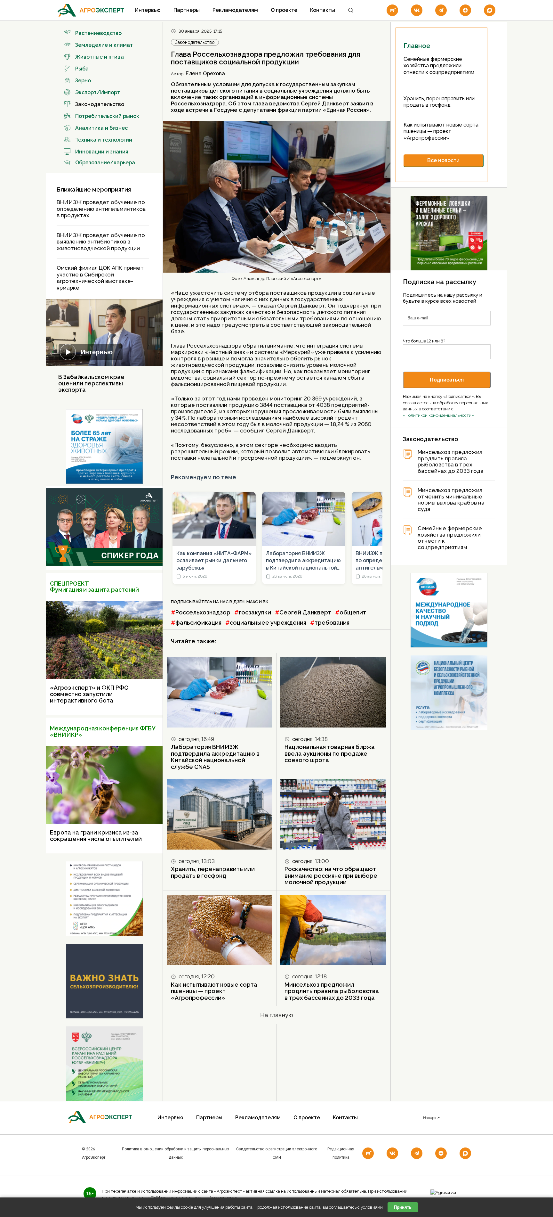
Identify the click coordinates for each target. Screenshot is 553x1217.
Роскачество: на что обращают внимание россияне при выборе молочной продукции (331, 875)
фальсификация (198, 622)
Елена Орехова (205, 73)
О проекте (284, 10)
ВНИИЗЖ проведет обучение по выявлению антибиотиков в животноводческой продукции (101, 241)
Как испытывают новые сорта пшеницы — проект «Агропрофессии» (214, 991)
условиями (372, 1207)
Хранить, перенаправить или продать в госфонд (213, 872)
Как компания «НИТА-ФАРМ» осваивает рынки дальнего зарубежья (214, 560)
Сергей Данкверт (305, 612)
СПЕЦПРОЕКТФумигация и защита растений (94, 586)
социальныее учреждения (268, 622)
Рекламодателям (235, 10)
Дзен (238, 601)
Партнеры (186, 10)
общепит (353, 612)
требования (332, 622)
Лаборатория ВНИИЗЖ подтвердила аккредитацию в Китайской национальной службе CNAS (303, 560)
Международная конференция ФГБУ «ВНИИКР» (102, 731)
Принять (403, 1207)
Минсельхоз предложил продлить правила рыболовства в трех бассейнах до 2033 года (332, 991)
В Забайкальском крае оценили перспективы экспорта (91, 383)
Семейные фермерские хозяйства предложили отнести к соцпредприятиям (450, 537)
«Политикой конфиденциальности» (438, 415)
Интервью (148, 10)
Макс (252, 601)
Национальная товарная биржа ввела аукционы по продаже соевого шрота (330, 753)
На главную (276, 1015)
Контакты (322, 10)
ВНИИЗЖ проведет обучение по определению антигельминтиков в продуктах (101, 208)
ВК (265, 601)
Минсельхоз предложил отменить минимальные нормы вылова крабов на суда (451, 499)
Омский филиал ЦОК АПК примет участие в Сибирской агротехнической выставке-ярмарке (100, 278)
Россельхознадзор (202, 612)
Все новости (443, 160)
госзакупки (255, 612)
